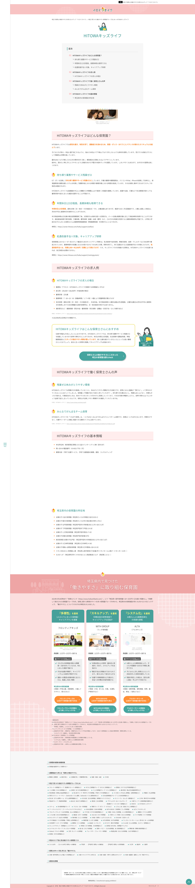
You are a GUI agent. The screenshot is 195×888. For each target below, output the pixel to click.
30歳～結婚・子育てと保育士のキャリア (110, 855)
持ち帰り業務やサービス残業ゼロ (87, 59)
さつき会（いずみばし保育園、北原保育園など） (127, 793)
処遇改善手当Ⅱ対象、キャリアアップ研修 (90, 67)
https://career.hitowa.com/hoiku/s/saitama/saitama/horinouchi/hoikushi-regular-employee (89, 313)
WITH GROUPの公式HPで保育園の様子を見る (101, 699)
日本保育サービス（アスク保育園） (59, 823)
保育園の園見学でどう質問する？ (58, 766)
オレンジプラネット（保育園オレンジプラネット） (63, 826)
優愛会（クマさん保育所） (145, 812)
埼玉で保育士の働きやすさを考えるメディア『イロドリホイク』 (140, 2)
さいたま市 (52, 844)
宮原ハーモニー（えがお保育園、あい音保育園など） (111, 828)
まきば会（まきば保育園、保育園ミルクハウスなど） (96, 798)
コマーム (51, 806)
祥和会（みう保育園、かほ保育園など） (92, 826)
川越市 (146, 844)
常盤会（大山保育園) (149, 793)
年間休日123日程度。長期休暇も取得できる (91, 63)
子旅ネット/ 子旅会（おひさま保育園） (120, 815)
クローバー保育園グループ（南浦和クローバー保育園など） (65, 787)
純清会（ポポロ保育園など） (57, 834)
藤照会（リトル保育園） (79, 823)
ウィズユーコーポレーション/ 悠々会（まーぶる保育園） (139, 820)
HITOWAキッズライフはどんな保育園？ (87, 55)
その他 (107, 777)
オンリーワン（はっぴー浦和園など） (125, 798)
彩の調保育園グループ (64, 806)
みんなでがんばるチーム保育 (85, 89)
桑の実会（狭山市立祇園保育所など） (131, 790)
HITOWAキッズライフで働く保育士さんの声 (89, 81)
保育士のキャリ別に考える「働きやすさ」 (62, 851)
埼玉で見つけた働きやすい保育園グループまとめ (65, 783)
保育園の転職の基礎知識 (57, 762)
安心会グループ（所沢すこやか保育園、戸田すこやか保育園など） (92, 793)
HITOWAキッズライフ (145, 804)
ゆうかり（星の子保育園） (112, 823)
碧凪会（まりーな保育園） (81, 815)
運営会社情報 (53, 861)
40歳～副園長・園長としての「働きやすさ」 (137, 855)
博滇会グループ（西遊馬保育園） (58, 801)
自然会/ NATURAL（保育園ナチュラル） (117, 826)
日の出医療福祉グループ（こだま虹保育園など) (116, 795)
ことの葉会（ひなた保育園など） (58, 790)
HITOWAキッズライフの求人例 (84, 72)
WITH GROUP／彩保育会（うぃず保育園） (118, 809)
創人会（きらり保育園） (86, 828)
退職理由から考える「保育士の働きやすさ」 (63, 773)
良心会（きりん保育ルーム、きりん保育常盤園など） (64, 798)
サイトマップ (152, 886)
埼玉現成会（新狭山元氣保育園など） (59, 793)
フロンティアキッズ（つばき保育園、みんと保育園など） (65, 812)
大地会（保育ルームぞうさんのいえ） (102, 817)
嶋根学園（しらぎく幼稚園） (91, 820)
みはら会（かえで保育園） (99, 815)
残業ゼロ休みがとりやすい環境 (86, 85)
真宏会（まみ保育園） (98, 801)
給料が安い (64, 777)
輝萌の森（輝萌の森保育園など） (138, 828)
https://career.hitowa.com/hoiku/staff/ (76, 402)
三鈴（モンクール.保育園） (75, 831)
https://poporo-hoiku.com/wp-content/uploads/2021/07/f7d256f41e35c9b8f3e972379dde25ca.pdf (91, 423)
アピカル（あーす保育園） (80, 806)
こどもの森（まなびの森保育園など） (59, 815)
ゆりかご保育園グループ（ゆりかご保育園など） (99, 787)
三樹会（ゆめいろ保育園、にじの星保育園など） (121, 812)
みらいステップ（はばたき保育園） (59, 817)
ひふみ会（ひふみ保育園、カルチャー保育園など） (137, 823)
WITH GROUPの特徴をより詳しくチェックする (101, 709)
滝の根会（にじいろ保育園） (80, 817)
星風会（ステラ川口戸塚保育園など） (126, 787)
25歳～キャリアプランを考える (87, 855)
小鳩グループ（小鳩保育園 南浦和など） (142, 801)
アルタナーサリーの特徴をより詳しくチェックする (136, 709)
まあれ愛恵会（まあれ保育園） (94, 809)
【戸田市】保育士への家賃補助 (115, 844)
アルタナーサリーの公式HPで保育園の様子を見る (136, 699)
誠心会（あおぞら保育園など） (79, 801)
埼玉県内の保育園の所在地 (84, 98)
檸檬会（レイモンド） (95, 823)
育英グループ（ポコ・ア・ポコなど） (102, 806)
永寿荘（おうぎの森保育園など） (80, 790)
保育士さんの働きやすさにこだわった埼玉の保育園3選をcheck (102, 356)
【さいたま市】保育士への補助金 (67, 844)
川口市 (131, 844)
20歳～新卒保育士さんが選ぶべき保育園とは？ (62, 855)
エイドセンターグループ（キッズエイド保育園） (62, 828)
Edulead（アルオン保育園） (57, 831)
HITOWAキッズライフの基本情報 (85, 94)
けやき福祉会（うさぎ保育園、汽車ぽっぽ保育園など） (64, 820)
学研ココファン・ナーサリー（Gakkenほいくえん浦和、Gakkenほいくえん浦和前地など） (74, 795)
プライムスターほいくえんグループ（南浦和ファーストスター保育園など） (117, 802)
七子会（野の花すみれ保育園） (147, 798)
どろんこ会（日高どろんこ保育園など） (127, 806)
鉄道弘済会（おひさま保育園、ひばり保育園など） (125, 831)
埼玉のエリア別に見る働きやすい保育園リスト (64, 840)
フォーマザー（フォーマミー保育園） (97, 831)
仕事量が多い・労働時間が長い (79, 777)
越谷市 (138, 844)
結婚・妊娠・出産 (96, 777)
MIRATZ (133, 804)
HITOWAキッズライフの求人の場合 (88, 76)
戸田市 (83, 844)
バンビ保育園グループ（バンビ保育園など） (105, 790)
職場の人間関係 (53, 777)
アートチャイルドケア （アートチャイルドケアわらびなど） (65, 809)
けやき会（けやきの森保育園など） (94, 812)
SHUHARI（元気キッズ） (123, 817)
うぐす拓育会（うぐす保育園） (143, 815)
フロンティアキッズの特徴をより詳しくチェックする (67, 709)
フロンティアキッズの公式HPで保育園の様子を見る (67, 699)
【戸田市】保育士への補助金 (95, 844)
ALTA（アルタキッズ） (140, 809)
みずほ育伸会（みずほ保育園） (111, 820)
